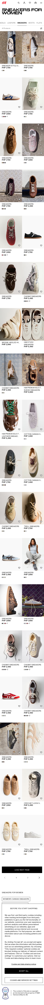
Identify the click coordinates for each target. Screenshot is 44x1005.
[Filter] (40, 28)
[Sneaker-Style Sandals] (11, 47)
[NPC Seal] (5, 993)
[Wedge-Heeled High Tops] (11, 324)
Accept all (24, 971)
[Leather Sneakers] (11, 416)
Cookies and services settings (24, 980)
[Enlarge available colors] (3, 70)
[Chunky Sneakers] (11, 369)
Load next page (22, 870)
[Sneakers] (11, 93)
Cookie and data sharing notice (23, 964)
